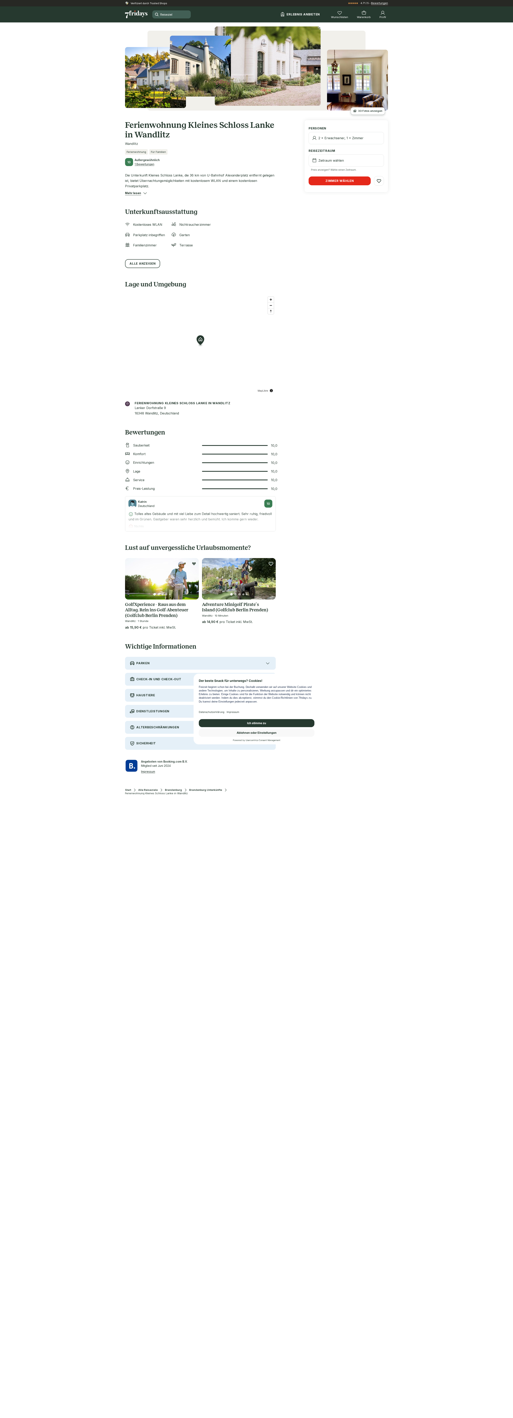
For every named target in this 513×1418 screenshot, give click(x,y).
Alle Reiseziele (148, 790)
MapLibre (263, 390)
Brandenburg (173, 790)
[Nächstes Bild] (192, 578)
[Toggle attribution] (271, 390)
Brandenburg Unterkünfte (205, 790)
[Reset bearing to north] (271, 311)
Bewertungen (379, 3)
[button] (133, 193)
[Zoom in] (271, 299)
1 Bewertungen (144, 164)
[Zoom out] (271, 305)
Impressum (148, 771)
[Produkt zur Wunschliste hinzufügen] (194, 563)
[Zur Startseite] (136, 14)
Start (128, 790)
